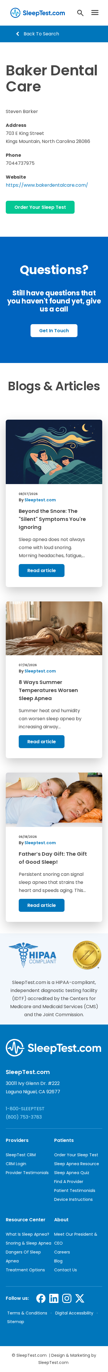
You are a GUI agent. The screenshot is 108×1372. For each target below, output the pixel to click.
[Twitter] (79, 1298)
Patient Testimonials (74, 1190)
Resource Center (26, 1219)
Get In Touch (54, 330)
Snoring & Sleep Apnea (28, 1243)
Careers (62, 1252)
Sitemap (15, 1322)
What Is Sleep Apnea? (27, 1234)
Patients (64, 1140)
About (61, 1219)
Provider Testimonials (27, 1173)
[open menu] (97, 12)
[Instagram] (66, 1298)
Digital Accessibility (74, 1313)
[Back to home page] (37, 13)
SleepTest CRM (21, 1155)
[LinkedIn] (54, 1298)
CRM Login (16, 1164)
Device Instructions (73, 1199)
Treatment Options (25, 1270)
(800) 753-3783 (24, 1117)
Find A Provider (68, 1181)
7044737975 (20, 163)
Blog (58, 1261)
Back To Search (41, 33)
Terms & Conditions (27, 1313)
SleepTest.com (31, 1355)
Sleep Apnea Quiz (71, 1173)
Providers (17, 1140)
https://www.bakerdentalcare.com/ (47, 185)
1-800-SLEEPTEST (25, 1108)
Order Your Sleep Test (40, 207)
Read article (41, 570)
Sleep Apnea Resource (76, 1164)
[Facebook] (41, 1298)
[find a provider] (80, 12)
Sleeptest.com (40, 500)
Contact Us (65, 1270)
